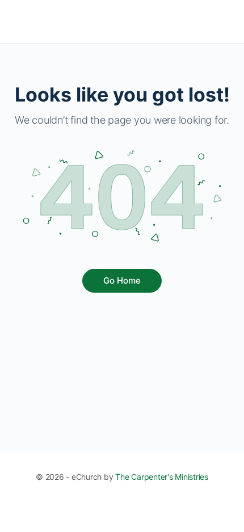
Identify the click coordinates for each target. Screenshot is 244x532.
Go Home (122, 280)
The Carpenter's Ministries (161, 477)
